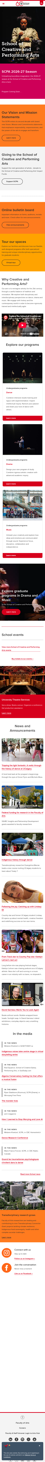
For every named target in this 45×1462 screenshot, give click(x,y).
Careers (22, 1428)
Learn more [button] (11, 137)
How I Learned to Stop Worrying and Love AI (22, 1119)
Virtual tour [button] (11, 262)
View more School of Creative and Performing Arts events (21, 649)
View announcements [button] (15, 225)
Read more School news (30, 1174)
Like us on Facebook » (23, 1273)
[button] (22, 750)
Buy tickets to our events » (22, 658)
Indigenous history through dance (17, 859)
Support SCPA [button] (12, 181)
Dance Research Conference (15, 1137)
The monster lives (10, 1100)
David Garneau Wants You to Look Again (20, 1009)
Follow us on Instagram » (24, 1258)
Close (39, 1447)
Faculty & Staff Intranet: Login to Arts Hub (22, 1433)
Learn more (6, 713)
